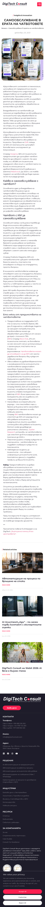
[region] (22, 889)
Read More (6, 585)
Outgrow (14, 154)
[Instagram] (12, 753)
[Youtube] (17, 753)
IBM (9, 339)
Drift (26, 142)
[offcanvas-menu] (39, 4)
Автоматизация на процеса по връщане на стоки (21, 579)
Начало (4, 28)
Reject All (22, 903)
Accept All (22, 892)
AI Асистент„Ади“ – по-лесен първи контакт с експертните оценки (21, 625)
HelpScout (15, 172)
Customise (22, 897)
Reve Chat (24, 339)
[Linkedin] (4, 753)
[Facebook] (8, 753)
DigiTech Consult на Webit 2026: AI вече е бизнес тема (22, 669)
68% (19, 394)
